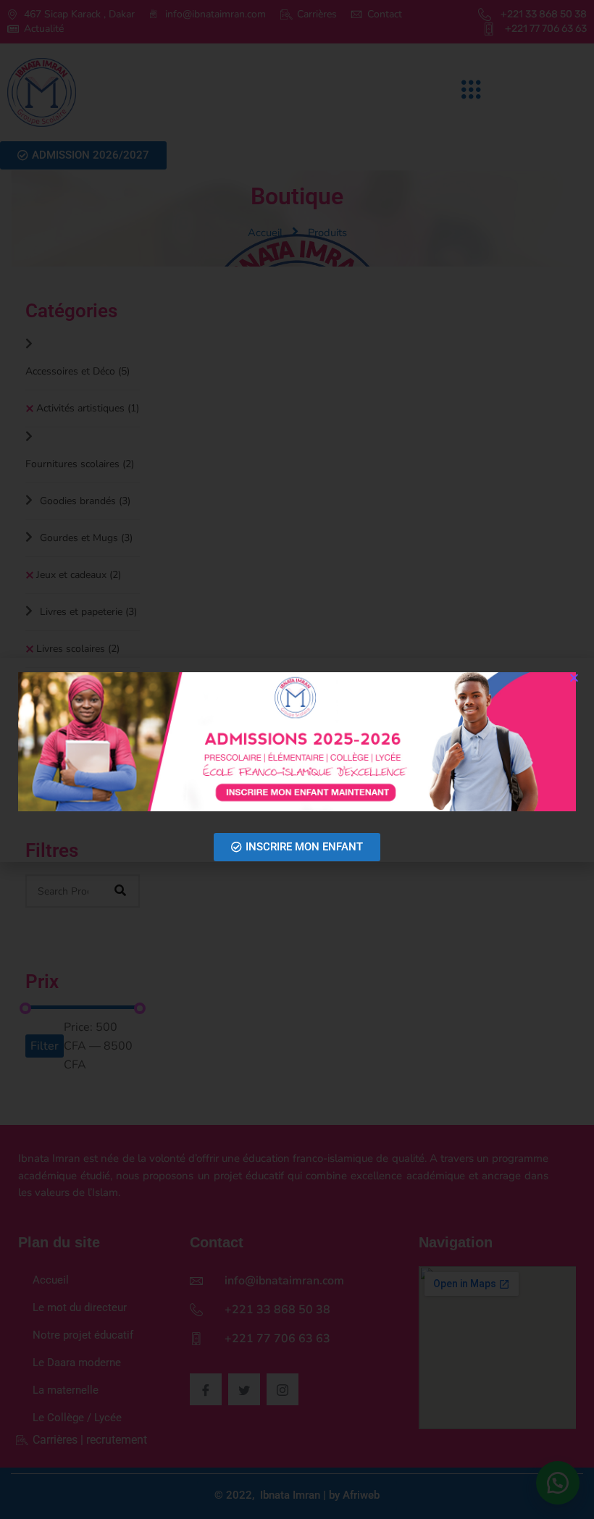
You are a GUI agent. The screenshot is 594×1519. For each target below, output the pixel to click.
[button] (574, 677)
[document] (297, 759)
